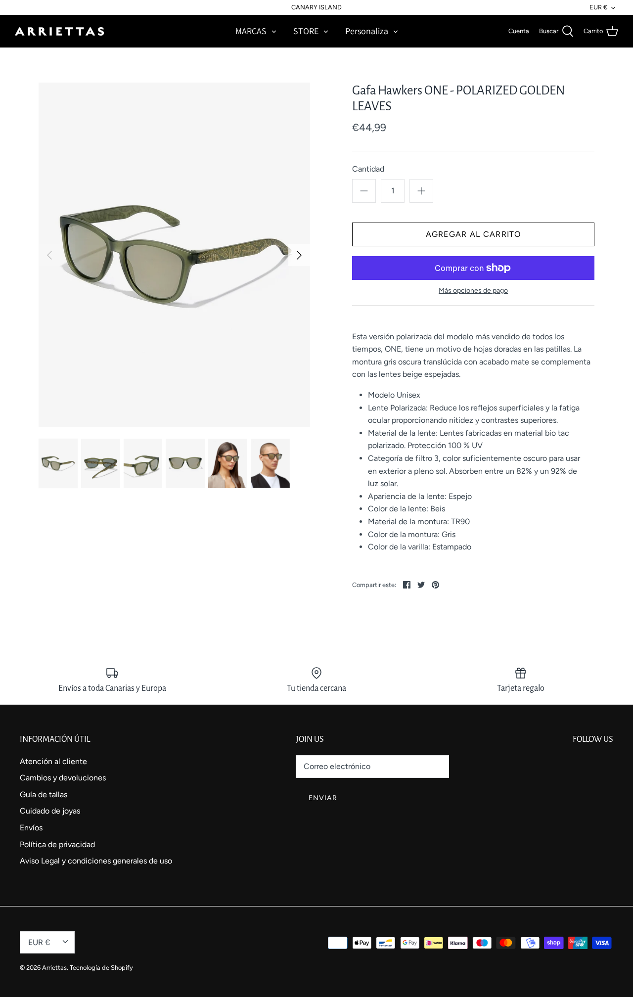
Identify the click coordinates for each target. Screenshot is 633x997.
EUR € (598, 7)
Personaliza (366, 31)
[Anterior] (49, 255)
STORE (305, 31)
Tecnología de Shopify (101, 967)
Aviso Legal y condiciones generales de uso (96, 860)
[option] (174, 255)
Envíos (31, 827)
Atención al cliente (53, 761)
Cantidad (368, 169)
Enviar (323, 798)
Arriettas (54, 967)
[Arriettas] (59, 31)
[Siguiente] (299, 255)
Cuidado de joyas (50, 811)
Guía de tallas (43, 794)
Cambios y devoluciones (63, 777)
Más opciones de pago (473, 291)
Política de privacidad (57, 844)
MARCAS (251, 31)
